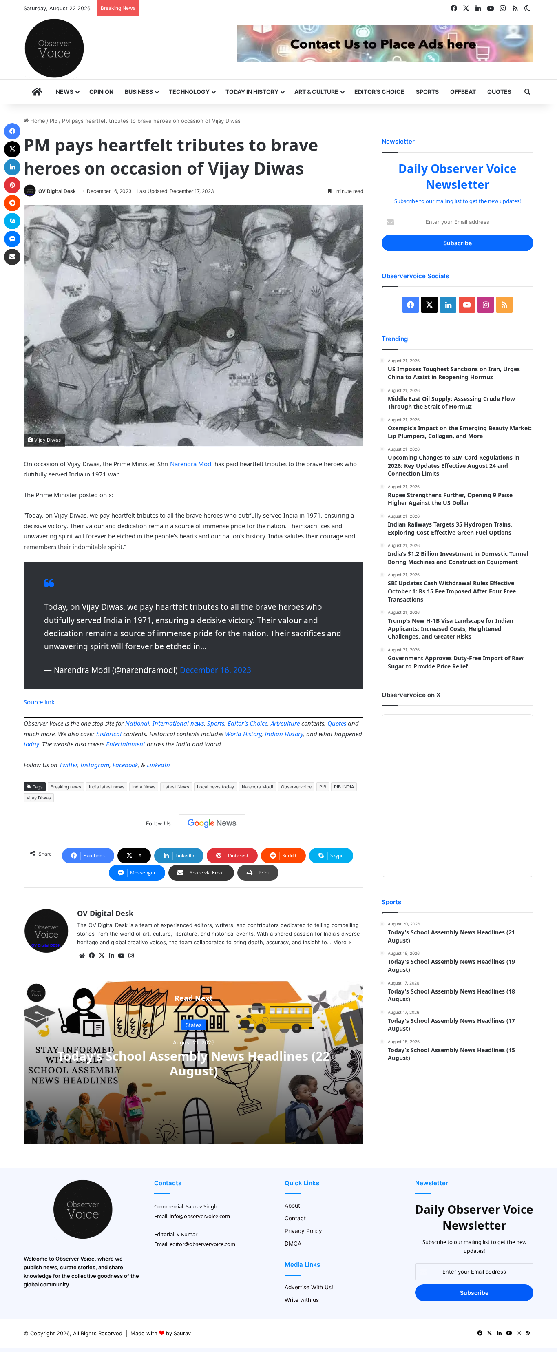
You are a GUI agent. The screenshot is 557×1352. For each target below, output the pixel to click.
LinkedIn (158, 765)
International (171, 723)
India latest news (106, 787)
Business (139, 91)
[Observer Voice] (54, 48)
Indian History (284, 734)
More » (342, 942)
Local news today (215, 787)
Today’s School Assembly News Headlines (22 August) (193, 1063)
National (137, 723)
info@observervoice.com (200, 1216)
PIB (53, 120)
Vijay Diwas (39, 798)
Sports (427, 91)
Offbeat (463, 91)
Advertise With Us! (309, 1287)
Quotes (499, 91)
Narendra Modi (191, 464)
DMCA (293, 1243)
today (31, 744)
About (292, 1205)
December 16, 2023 (215, 670)
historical (109, 734)
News (64, 91)
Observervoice (296, 787)
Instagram (94, 765)
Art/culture (285, 723)
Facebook (125, 765)
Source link (39, 702)
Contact (295, 1218)
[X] (101, 955)
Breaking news (66, 787)
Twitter (68, 765)
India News (143, 787)
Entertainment (125, 744)
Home (37, 120)
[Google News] (212, 823)
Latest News (176, 787)
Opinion (101, 91)
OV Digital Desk (57, 191)
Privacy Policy (303, 1231)
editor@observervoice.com (202, 1244)
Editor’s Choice (379, 91)
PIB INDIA (344, 787)
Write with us (302, 1300)
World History (243, 734)
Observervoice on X (411, 695)
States (194, 1024)
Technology (189, 91)
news (197, 723)
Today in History (251, 91)
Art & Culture (316, 91)
